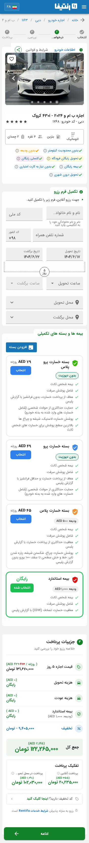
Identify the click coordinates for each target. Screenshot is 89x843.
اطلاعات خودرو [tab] (64, 50)
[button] (11, 7)
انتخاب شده (22, 587)
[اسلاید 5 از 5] (32, 102)
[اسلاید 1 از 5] (57, 102)
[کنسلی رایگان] (18, 158)
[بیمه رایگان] (61, 166)
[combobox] (18, 234)
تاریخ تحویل (72, 251)
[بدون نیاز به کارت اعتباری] (16, 166)
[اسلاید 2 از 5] (51, 102)
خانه (75, 20)
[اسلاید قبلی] (75, 78)
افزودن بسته (18, 347)
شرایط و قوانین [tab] (37, 50)
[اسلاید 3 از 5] (44, 102)
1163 (25, 20)
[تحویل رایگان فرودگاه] (48, 158)
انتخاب (20, 370)
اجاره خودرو (56, 20)
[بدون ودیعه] (17, 150)
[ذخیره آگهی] (11, 59)
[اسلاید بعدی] (13, 78)
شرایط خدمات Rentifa (33, 810)
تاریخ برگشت (32, 251)
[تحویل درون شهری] (51, 174)
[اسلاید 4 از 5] (38, 102)
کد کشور (14, 232)
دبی (38, 20)
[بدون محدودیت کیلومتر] (45, 150)
